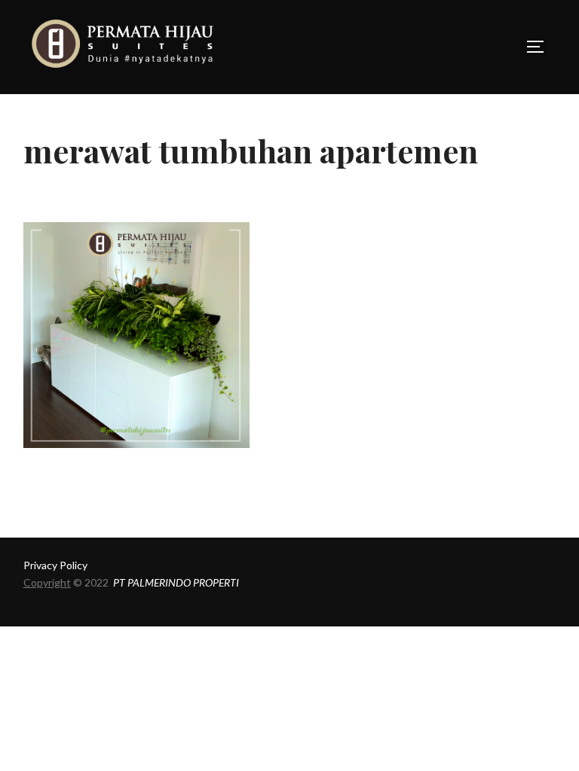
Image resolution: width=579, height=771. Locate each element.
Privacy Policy (55, 565)
